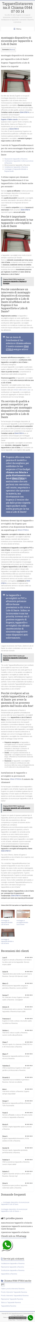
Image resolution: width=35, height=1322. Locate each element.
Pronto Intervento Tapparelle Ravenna (14, 1292)
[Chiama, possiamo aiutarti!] (30, 1318)
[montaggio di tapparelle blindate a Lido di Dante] (8, 933)
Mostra (12, 49)
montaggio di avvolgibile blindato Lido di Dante (22, 922)
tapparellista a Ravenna (9, 1274)
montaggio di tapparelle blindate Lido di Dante (7, 922)
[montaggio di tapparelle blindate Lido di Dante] (8, 914)
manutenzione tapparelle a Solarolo (16, 1223)
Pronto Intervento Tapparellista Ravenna (14, 1296)
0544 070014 (24, 112)
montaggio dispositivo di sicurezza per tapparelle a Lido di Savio (15, 1203)
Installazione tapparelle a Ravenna (16, 167)
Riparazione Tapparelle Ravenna (12, 1299)
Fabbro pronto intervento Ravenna (12, 1289)
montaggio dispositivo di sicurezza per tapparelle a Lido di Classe (14, 1210)
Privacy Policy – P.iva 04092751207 (17, 1320)
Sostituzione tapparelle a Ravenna (12, 1270)
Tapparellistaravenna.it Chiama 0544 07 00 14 (17, 7)
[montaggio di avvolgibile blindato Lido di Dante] (23, 914)
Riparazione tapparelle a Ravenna (15, 159)
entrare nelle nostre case (21, 390)
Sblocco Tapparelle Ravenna (11, 1302)
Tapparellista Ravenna (8, 1306)
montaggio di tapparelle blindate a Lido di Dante (7, 941)
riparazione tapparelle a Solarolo (15, 1232)
